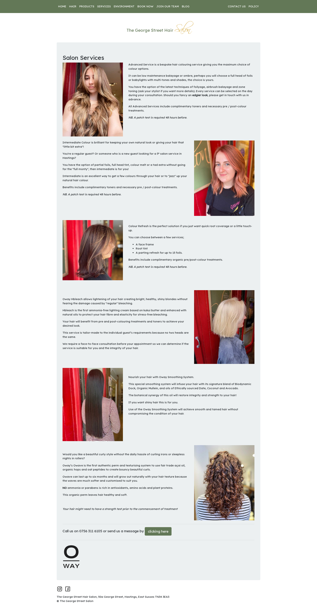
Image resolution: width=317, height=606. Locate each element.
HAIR (72, 6)
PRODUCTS (86, 6)
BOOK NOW (145, 6)
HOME (62, 6)
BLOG (186, 6)
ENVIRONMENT (124, 6)
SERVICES (104, 6)
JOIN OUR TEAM (167, 6)
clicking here (158, 531)
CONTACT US (237, 6)
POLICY (254, 6)
